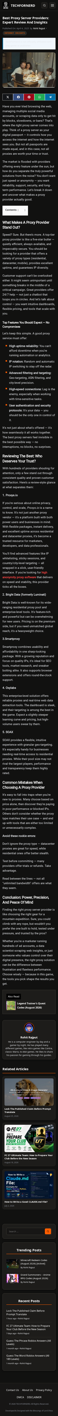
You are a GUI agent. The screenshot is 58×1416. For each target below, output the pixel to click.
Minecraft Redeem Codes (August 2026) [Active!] (34, 1262)
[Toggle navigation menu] (52, 5)
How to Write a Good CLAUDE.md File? (25, 1201)
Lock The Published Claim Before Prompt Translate (25, 1312)
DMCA (20, 1397)
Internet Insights (14, 33)
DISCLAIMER (34, 1397)
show (21, 210)
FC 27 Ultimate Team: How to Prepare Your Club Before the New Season (28, 1157)
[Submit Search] (48, 1231)
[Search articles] (44, 5)
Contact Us (12, 1390)
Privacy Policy (44, 1390)
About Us (27, 1390)
